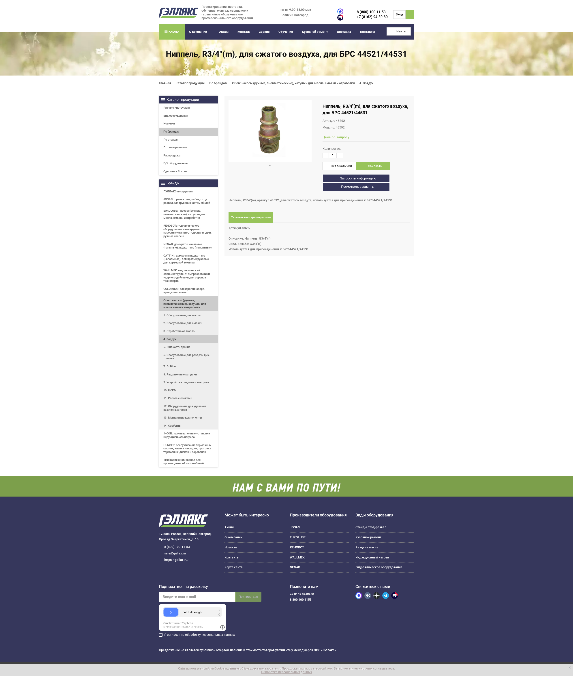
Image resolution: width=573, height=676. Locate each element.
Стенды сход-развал (370, 527)
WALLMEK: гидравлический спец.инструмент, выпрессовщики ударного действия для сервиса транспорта (186, 275)
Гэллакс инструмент (176, 107)
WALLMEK (297, 557)
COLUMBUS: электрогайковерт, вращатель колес (184, 290)
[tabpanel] (270, 131)
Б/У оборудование (175, 163)
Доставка (344, 32)
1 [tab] (270, 165)
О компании (198, 32)
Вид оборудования (175, 115)
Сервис (264, 32)
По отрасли (170, 139)
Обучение (285, 32)
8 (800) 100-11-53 (371, 12)
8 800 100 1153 (301, 599)
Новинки (169, 123)
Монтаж (243, 32)
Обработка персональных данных (286, 672)
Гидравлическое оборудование (378, 567)
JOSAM (295, 527)
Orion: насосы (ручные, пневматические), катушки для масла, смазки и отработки (184, 304)
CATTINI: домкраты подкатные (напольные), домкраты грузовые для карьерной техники (186, 259)
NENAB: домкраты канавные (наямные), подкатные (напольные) (187, 245)
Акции (224, 32)
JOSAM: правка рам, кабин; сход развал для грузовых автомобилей (186, 201)
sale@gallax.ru (175, 553)
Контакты (367, 32)
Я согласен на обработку (199, 634)
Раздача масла (366, 547)
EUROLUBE (298, 537)
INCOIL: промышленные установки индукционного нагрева (186, 435)
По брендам (171, 131)
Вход (399, 14)
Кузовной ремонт (315, 32)
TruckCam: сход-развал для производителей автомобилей (183, 461)
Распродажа (171, 155)
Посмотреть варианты (357, 186)
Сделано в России (175, 171)
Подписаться (248, 596)
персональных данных (218, 634)
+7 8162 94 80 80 (302, 594)
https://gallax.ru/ (176, 560)
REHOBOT (297, 547)
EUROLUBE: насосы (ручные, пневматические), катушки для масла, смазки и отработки (184, 214)
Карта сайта (233, 567)
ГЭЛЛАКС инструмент (178, 191)
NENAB (295, 567)
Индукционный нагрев (372, 557)
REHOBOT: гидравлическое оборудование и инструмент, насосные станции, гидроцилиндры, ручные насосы (187, 231)
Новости (230, 547)
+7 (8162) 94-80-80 (372, 17)
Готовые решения (175, 147)
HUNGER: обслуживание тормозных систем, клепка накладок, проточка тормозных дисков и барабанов (187, 448)
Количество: (332, 148)
